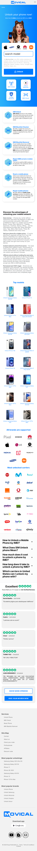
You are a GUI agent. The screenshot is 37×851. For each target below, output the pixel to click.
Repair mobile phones (20, 191)
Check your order (9, 742)
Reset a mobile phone (20, 174)
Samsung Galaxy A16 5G (11, 773)
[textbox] (18, 53)
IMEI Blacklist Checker (21, 127)
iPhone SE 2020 (9, 770)
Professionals (8, 745)
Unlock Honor (8, 801)
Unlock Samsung (9, 792)
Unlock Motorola (9, 795)
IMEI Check (25, 98)
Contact (6, 736)
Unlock (20, 72)
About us (7, 739)
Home (3, 7)
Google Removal (11, 98)
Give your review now (18, 698)
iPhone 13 (7, 776)
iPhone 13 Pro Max (9, 779)
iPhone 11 (7, 767)
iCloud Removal (25, 86)
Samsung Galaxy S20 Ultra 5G (13, 761)
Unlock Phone (8, 717)
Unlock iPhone (8, 789)
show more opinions (18, 691)
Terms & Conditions (28, 845)
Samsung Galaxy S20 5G (11, 764)
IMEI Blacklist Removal (21, 142)
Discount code (8, 751)
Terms (21, 845)
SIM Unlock (11, 87)
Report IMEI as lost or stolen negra (23, 159)
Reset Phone (8, 723)
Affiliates (6, 748)
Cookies (18, 846)
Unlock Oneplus (9, 798)
